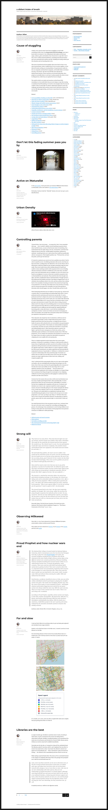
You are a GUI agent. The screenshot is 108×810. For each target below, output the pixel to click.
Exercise (18, 192)
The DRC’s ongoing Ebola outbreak (82, 90)
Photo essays (76, 165)
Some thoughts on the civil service (40, 104)
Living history (35, 131)
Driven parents (35, 419)
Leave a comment (20, 61)
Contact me (77, 115)
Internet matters (19, 193)
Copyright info (77, 128)
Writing (21, 743)
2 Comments (19, 533)
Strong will (23, 433)
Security (18, 448)
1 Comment (18, 254)
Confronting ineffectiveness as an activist (42, 108)
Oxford (75, 163)
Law (74, 156)
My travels (76, 129)
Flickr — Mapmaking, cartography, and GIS (82, 49)
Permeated (34, 129)
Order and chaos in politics (38, 101)
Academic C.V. (77, 113)
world (40, 528)
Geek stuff (22, 192)
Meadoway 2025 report (79, 83)
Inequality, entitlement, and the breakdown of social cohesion (47, 110)
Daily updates (19, 57)
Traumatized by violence (38, 106)
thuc (75, 122)
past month (38, 185)
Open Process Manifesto (37, 127)
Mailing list (76, 69)
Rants (75, 172)
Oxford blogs (76, 117)
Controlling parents (36, 132)
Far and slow (24, 618)
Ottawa (75, 161)
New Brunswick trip (78, 36)
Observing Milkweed (29, 516)
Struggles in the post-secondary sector (83, 82)
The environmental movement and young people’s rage (45, 422)
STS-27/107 (76, 177)
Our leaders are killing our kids (39, 421)
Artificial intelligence (20, 558)
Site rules (75, 130)
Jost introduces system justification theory (42, 115)
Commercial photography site (80, 66)
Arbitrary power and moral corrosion (41, 417)
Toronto (25, 157)
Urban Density (25, 207)
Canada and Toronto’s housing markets (41, 113)
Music (75, 160)
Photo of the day (19, 157)
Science (25, 193)
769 (26, 795)
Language (76, 155)
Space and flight (23, 563)
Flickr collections (77, 40)
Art (74, 139)
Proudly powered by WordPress (34, 804)
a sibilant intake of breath (28, 9)
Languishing (35, 118)
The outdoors (19, 220)
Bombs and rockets (20, 445)
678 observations (53, 187)
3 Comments (19, 744)
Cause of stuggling (28, 45)
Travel (17, 632)
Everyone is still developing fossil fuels (83, 91)
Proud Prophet (51, 554)
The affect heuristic (36, 122)
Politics (24, 57)
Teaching (76, 179)
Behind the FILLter (36, 424)
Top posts (76, 124)
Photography (76, 168)
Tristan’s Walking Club (78, 126)
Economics (76, 147)
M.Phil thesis (76, 158)
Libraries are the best (30, 729)
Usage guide (76, 68)
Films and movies (23, 219)
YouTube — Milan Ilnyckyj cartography (81, 50)
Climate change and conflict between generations (44, 103)
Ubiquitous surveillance (80, 88)
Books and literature (20, 741)
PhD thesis (76, 118)
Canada (65, 526)
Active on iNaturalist (29, 180)
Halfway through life (37, 120)
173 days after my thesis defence (39, 117)
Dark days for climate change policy (40, 99)
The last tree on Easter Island (81, 102)
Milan (17, 53)
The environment (20, 195)
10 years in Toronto (36, 111)
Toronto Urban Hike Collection (80, 125)
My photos (76, 116)
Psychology (18, 58)
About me (76, 112)
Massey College (77, 37)
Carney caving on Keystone (80, 100)
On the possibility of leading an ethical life (42, 97)
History (17, 446)
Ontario (58, 526)
